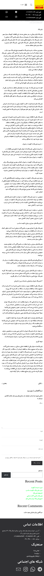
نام (41, 431)
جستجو (40, 471)
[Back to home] (39, 5)
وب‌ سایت (40, 449)
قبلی (39, 384)
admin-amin (30, 21)
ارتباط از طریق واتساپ (32, 556)
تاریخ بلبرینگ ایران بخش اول (34, 499)
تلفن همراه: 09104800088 (33, 15)
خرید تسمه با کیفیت (36, 488)
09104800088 (29, 539)
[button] (31, 5)
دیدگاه (41, 403)
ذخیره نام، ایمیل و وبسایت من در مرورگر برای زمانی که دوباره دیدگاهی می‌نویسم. (23, 457)
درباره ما (36, 553)
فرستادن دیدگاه (37, 463)
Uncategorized (36, 23)
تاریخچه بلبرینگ (37, 493)
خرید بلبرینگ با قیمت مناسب (34, 490)
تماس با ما (36, 551)
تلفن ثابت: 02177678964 (33, 18)
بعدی (5, 384)
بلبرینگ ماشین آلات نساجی (34, 496)
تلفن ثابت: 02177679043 (33, 12)
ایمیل (40, 440)
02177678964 (19, 536)
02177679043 (30, 536)
